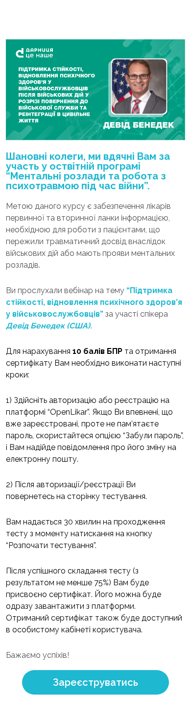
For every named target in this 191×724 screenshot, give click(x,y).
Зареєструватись (95, 682)
